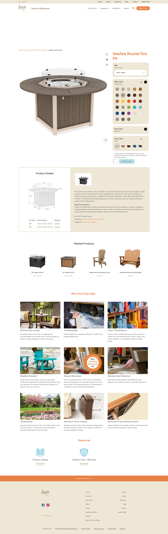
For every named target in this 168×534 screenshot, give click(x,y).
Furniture (27, 50)
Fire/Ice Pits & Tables (39, 50)
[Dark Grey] (123, 119)
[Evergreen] (117, 107)
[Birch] (123, 89)
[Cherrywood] (140, 101)
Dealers (88, 516)
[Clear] (117, 146)
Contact (135, 1)
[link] (66, 529)
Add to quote (127, 161)
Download (40, 464)
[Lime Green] (129, 107)
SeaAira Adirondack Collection (94, 219)
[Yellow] (123, 101)
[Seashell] (129, 89)
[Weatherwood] (129, 119)
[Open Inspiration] (120, 8)
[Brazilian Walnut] (117, 95)
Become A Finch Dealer (93, 520)
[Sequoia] (140, 95)
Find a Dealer (22, 1)
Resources (118, 1)
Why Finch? (89, 500)
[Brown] (134, 95)
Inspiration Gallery (91, 512)
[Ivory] (134, 113)
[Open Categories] (108, 8)
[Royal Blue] (117, 113)
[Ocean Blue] (140, 107)
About (100, 1)
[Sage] (123, 107)
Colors (108, 1)
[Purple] (129, 113)
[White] (140, 113)
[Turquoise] (134, 107)
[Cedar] (117, 101)
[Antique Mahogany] (140, 89)
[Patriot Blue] (123, 113)
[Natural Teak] (134, 89)
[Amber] (123, 146)
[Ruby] (129, 146)
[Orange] (129, 101)
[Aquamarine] (134, 146)
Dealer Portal (146, 1)
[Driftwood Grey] (117, 89)
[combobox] (130, 72)
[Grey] (117, 119)
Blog (126, 1)
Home (20, 50)
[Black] (129, 95)
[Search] (141, 82)
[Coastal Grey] (123, 95)
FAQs (87, 504)
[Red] (134, 101)
